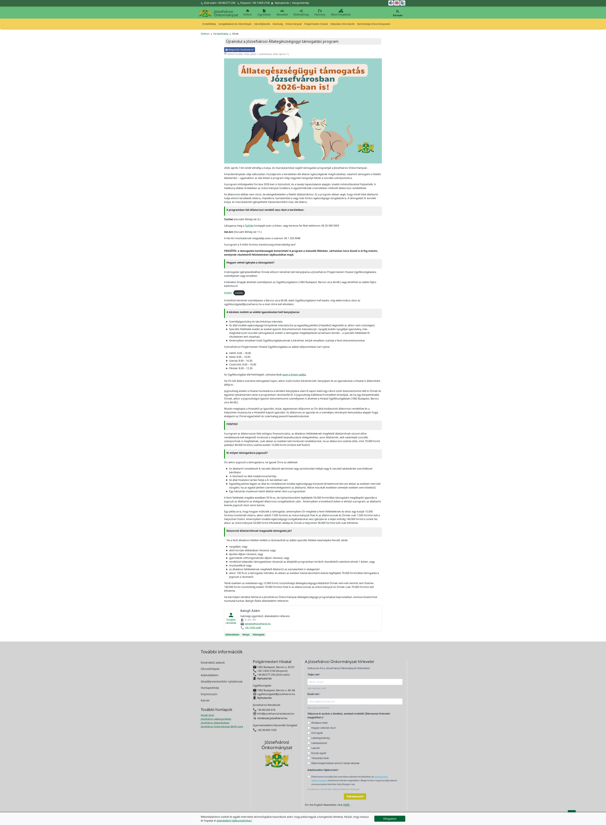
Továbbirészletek (231, 618)
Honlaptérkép (210, 688)
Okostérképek (210, 669)
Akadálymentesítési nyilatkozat (222, 681)
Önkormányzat (293, 23)
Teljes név (313, 674)
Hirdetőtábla (209, 23)
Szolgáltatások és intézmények (235, 23)
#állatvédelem (232, 634)
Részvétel (282, 12)
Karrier (205, 700)
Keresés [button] (398, 13)
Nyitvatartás (282, 3)
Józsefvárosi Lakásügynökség (216, 718)
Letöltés (239, 292)
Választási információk (342, 23)
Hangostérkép (300, 3)
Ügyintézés (264, 12)
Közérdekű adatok (213, 662)
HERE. (346, 805)
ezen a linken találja (294, 374)
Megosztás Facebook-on (241, 49)
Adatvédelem (209, 675)
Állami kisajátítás (341, 14)
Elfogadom (389, 818)
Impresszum (209, 694)
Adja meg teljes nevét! (316, 688)
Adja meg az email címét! (318, 708)
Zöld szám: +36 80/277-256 (218, 3)
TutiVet (249, 225)
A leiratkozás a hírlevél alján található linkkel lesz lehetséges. (333, 789)
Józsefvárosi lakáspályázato (215, 722)
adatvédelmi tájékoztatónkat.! (234, 820)
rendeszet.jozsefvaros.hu (272, 718)
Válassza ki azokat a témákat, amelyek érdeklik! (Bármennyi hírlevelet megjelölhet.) (348, 715)
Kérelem (228, 292)
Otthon (247, 12)
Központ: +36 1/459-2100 (255, 3)
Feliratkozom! (355, 796)
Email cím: (313, 694)
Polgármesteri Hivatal (316, 23)
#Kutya (246, 634)
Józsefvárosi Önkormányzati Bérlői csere (222, 726)
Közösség (278, 23)
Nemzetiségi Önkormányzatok (373, 23)
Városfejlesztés (262, 23)
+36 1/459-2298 (253, 627)
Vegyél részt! (207, 715)
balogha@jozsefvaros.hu (258, 623)
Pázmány (319, 14)
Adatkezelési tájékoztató (322, 770)
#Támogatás (258, 634)
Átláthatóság (301, 12)
